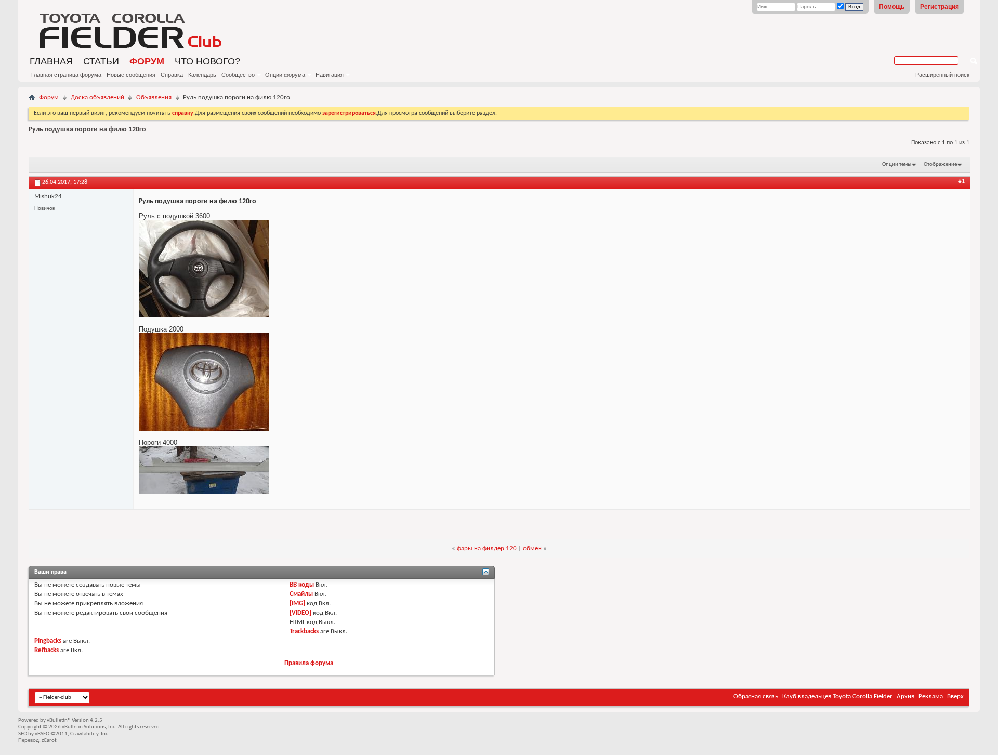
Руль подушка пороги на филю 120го (87, 130)
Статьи (101, 61)
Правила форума (308, 663)
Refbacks (46, 650)
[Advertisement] (716, 28)
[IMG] (297, 603)
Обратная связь (755, 696)
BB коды (302, 584)
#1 (961, 181)
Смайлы (301, 594)
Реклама (930, 696)
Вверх (955, 696)
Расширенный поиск (942, 75)
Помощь (891, 6)
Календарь (202, 75)
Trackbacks (304, 631)
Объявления (154, 97)
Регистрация (939, 6)
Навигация (330, 75)
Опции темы (896, 164)
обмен (532, 548)
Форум (146, 61)
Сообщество (238, 75)
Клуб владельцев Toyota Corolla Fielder (837, 696)
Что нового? (207, 61)
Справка (172, 75)
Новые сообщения (131, 75)
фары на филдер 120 (487, 548)
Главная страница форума (66, 75)
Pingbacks (47, 641)
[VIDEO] (300, 613)
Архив (905, 696)
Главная (51, 61)
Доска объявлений (97, 97)
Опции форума (285, 75)
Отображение (940, 164)
